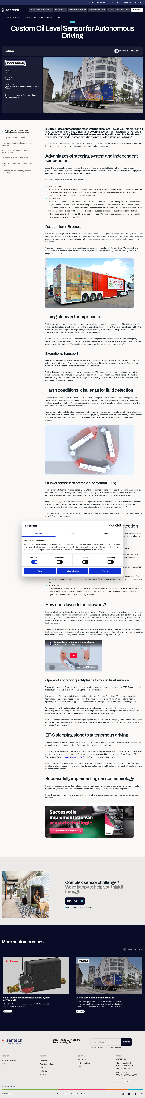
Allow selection (72, 571)
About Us (114, 3)
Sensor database (97, 3)
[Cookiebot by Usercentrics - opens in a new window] (111, 525)
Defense (43, 1067)
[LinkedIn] (122, 1094)
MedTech (44, 1074)
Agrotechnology (47, 1064)
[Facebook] (135, 1094)
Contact (137, 10)
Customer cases (97, 10)
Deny (40, 571)
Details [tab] (72, 533)
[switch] (60, 562)
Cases (18, 18)
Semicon (43, 1061)
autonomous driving (73, 757)
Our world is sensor (40, 10)
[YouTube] (129, 1094)
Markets (59, 10)
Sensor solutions (77, 10)
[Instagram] (141, 1094)
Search (127, 3)
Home (9, 18)
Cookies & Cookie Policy (79, 1094)
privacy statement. (120, 1047)
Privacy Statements (63, 1094)
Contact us (72, 901)
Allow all (105, 571)
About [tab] (106, 533)
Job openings (123, 10)
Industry (43, 1071)
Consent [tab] (38, 533)
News (110, 10)
